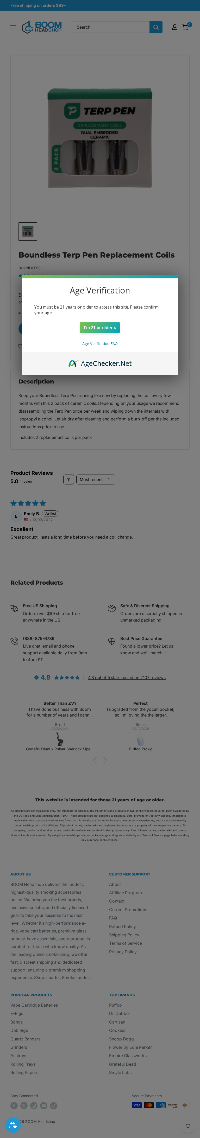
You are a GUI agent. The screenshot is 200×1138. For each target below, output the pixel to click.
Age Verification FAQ (100, 343)
